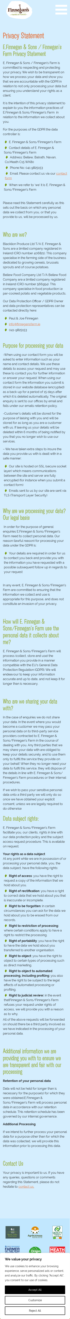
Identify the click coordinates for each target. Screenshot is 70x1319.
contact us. (26, 1186)
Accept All (35, 1289)
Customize (35, 1300)
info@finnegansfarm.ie (24, 324)
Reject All (35, 1310)
